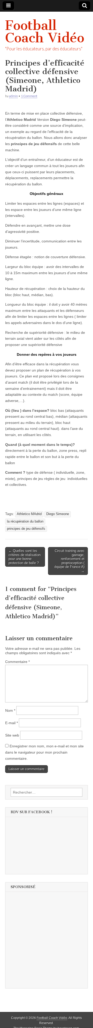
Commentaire (17, 662)
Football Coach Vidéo (44, 32)
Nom (10, 710)
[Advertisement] (46, 941)
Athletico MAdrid (29, 514)
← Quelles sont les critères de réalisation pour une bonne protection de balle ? (25, 557)
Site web (12, 735)
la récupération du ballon (25, 521)
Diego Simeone (57, 514)
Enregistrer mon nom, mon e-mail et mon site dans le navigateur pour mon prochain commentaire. (44, 752)
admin (13, 96)
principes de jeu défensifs (26, 529)
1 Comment (29, 96)
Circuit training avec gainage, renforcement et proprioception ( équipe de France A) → (69, 561)
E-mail (11, 723)
